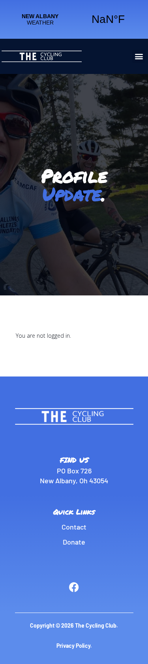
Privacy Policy (73, 645)
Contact (74, 526)
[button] (138, 56)
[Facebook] (74, 587)
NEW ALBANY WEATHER (74, 19)
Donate (74, 541)
